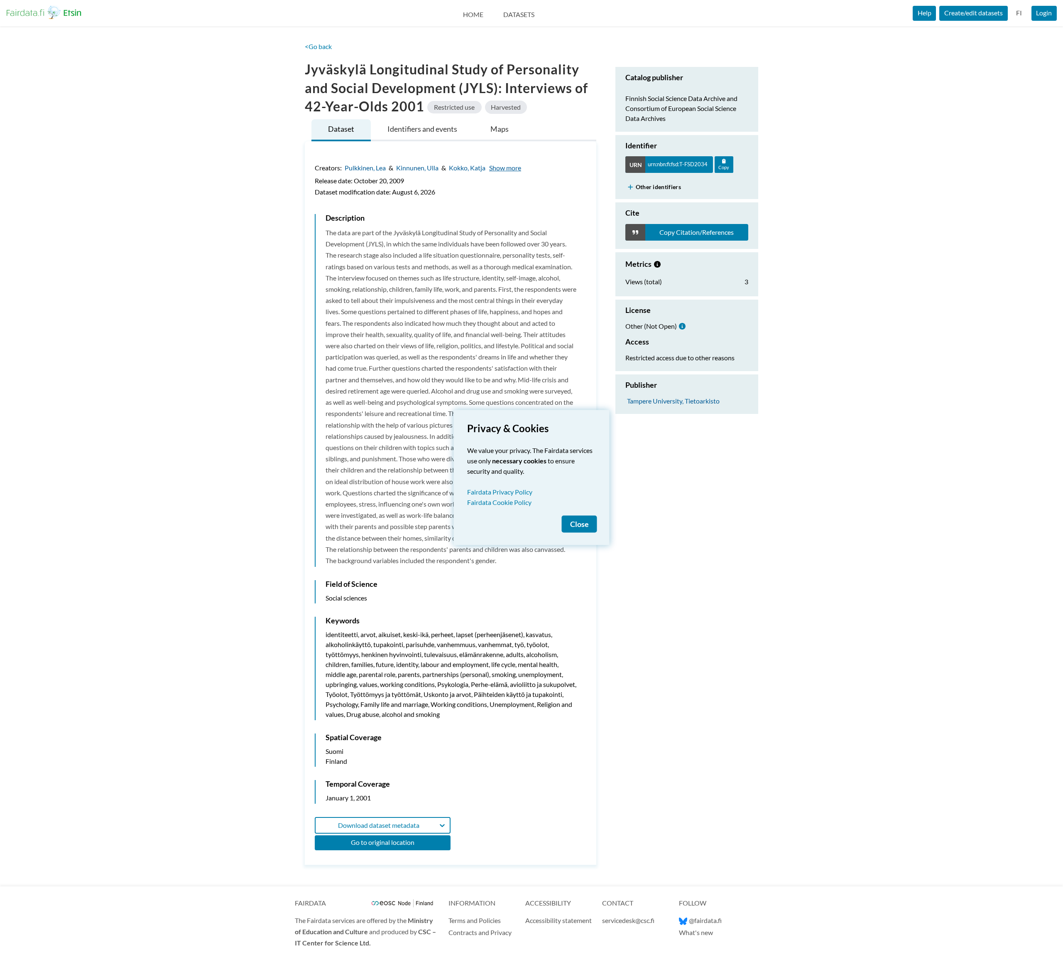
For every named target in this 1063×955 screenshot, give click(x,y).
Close (579, 524)
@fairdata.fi (705, 920)
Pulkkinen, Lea (365, 168)
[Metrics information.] (657, 264)
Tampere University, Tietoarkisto (673, 400)
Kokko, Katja (467, 168)
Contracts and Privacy (480, 932)
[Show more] (630, 187)
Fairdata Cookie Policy (499, 502)
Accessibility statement (558, 920)
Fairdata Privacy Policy (499, 492)
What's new (696, 932)
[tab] (341, 130)
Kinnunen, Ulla (417, 168)
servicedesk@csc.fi (628, 920)
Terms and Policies (474, 920)
